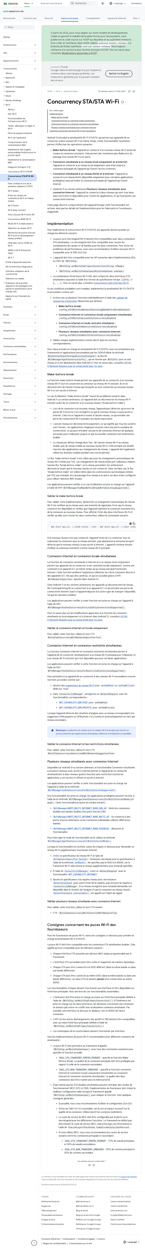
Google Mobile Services (121, 1215)
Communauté (68, 1239)
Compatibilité (93, 18)
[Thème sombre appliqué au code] (130, 523)
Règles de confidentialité (54, 1243)
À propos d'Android (50, 1239)
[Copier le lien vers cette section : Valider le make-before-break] (86, 496)
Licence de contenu (128, 1176)
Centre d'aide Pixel (118, 1206)
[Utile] (129, 91)
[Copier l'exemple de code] (134, 523)
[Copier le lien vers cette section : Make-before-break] (77, 374)
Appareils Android (117, 18)
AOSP (49, 91)
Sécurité (49, 18)
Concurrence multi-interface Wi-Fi (111, 283)
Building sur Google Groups (88, 1224)
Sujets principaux (69, 18)
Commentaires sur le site (80, 1243)
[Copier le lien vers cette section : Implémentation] (76, 224)
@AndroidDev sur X (85, 1206)
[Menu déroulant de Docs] (33, 3)
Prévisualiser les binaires (52, 1215)
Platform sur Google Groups (88, 1219)
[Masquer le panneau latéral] (34, 1243)
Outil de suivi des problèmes (123, 1224)
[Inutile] (134, 91)
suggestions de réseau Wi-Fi (80, 685)
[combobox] (84, 3)
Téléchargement (48, 1210)
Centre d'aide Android (120, 1201)
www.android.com (118, 1210)
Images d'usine (48, 1219)
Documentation (13, 11)
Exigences (46, 1206)
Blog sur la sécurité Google (88, 1215)
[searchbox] (19, 27)
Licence (101, 1239)
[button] (17, 45)
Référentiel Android (50, 1201)
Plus (135, 18)
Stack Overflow (117, 1219)
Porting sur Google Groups (88, 1228)
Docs (27, 3)
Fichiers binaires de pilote (52, 1224)
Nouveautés (9, 18)
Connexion (136, 3)
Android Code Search (51, 3)
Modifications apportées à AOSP (79, 53)
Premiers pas (30, 18)
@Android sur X (83, 1201)
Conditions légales (86, 1239)
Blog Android (82, 1210)
